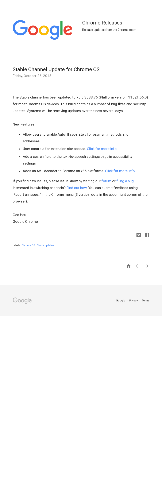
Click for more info (102, 149)
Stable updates (45, 245)
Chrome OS (29, 245)
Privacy (133, 300)
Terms (145, 300)
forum (106, 181)
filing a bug (125, 181)
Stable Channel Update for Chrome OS (56, 69)
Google (121, 300)
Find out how (76, 188)
